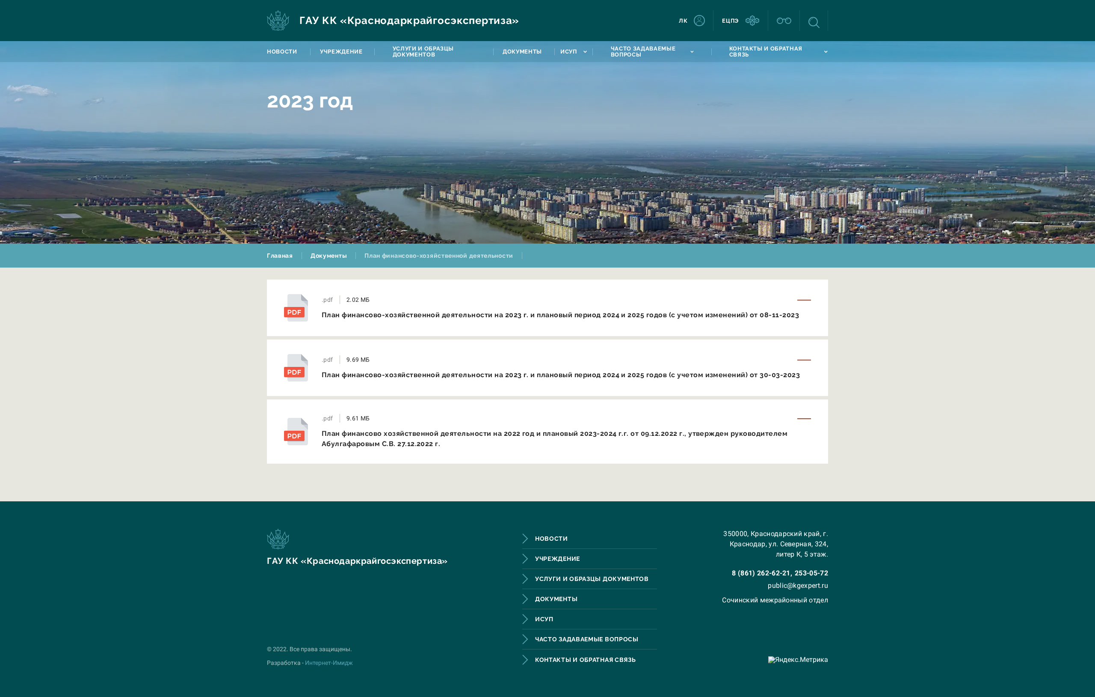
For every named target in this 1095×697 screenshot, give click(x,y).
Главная (280, 255)
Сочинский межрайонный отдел (775, 600)
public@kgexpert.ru (798, 585)
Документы (329, 255)
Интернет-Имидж (329, 662)
